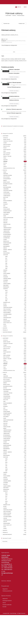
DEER (4, 199)
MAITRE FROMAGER (7, 243)
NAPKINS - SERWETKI (7, 249)
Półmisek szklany (20, 15)
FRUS (6, 260)
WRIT (6, 268)
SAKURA (5, 305)
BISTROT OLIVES (6, 182)
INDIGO (4, 226)
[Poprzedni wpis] (2, 23)
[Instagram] (14, 1)
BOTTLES (5, 185)
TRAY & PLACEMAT (7, 309)
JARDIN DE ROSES (6, 229)
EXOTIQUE (5, 207)
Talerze (5, 166)
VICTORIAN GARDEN (7, 314)
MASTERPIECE (6, 244)
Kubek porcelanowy (14, 100)
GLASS (4, 215)
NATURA (5, 251)
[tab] (14, 52)
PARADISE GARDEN (7, 278)
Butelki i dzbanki (6, 139)
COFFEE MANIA (6, 192)
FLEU (6, 258)
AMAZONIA (5, 173)
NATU (6, 299)
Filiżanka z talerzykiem (14, 73)
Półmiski (23, 40)
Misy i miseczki (6, 154)
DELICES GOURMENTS (7, 200)
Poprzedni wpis (6, 23)
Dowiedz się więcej (14, 76)
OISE (6, 263)
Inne (6, 261)
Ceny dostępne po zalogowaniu (9, 45)
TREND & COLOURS (7, 310)
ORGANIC (5, 270)
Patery (4, 158)
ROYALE (4, 304)
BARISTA (5, 180)
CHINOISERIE (5, 189)
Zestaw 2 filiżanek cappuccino (14, 113)
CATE (6, 292)
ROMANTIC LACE (6, 302)
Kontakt (4, 606)
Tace (4, 164)
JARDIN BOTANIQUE (7, 227)
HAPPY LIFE (5, 219)
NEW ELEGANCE (6, 253)
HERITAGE (5, 222)
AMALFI (4, 172)
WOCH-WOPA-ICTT (7, 322)
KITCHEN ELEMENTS (7, 234)
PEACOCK (5, 282)
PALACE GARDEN (6, 273)
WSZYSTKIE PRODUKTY (10, 40)
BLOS (6, 290)
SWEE (6, 266)
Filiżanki (17, 71)
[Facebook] (12, 1)
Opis (14, 52)
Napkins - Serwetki (7, 156)
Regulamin (5, 589)
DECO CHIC (5, 197)
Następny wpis (21, 23)
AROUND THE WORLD (7, 175)
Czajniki (5, 142)
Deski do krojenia (7, 144)
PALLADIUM (5, 276)
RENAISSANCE (6, 287)
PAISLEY (4, 271)
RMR (6, 300)
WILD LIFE (5, 319)
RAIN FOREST (6, 285)
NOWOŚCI (5, 328)
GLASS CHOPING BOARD (8, 217)
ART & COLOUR (6, 177)
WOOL (24, 71)
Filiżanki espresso (18, 84)
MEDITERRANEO (6, 246)
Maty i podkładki (6, 153)
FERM (6, 256)
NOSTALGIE (5, 254)
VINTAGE (24, 111)
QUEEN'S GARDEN (6, 283)
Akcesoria (5, 137)
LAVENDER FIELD (6, 237)
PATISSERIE (5, 280)
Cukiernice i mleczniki (8, 141)
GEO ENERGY (6, 214)
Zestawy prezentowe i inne (9, 168)
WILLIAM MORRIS (6, 321)
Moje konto (5, 598)
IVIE (6, 297)
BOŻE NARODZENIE (7, 187)
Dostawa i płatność (7, 604)
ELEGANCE (5, 204)
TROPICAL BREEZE (6, 312)
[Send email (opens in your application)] (15, 1)
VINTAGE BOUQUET (7, 317)
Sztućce (5, 163)
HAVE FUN (5, 221)
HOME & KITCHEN (6, 224)
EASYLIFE (5, 202)
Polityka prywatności (7, 591)
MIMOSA (5, 248)
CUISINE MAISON (6, 195)
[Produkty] (26, 23)
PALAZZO (5, 275)
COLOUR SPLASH (6, 194)
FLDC (6, 294)
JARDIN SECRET (9, 42)
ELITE (4, 205)
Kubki (17, 98)
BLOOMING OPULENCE (7, 183)
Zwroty (4, 602)
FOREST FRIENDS (6, 212)
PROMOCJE (5, 330)
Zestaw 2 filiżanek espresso (14, 87)
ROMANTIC (5, 288)
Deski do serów (6, 146)
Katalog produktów (7, 600)
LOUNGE (5, 239)
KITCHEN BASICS (6, 232)
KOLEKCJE (3, 42)
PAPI (6, 265)
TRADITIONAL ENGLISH (7, 307)
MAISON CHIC (6, 241)
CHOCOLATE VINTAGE (7, 190)
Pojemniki (5, 159)
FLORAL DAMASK (6, 209)
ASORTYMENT (18, 40)
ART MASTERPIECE (7, 178)
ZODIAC (5, 326)
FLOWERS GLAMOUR (7, 210)
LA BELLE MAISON (6, 236)
